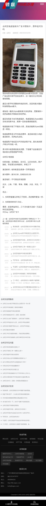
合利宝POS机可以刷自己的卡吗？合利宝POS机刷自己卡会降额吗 (17, 413)
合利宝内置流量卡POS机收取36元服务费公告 (16, 377)
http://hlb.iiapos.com (14, 483)
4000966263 (11, 479)
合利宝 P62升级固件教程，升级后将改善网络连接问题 (17, 333)
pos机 (29, 457)
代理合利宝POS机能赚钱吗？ (11, 366)
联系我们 (35, 442)
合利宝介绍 (14, 439)
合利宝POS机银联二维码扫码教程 (13, 307)
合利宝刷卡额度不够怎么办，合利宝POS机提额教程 (17, 326)
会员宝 (30, 454)
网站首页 (5, 439)
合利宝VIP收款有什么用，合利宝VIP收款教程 (16, 322)
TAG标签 (5, 464)
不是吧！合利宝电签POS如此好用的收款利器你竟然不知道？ (17, 420)
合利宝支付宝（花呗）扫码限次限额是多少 (15, 381)
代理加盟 (27, 442)
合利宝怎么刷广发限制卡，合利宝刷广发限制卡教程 (17, 318)
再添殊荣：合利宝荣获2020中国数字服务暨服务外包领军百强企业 (17, 390)
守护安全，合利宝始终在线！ (11, 416)
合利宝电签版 (19, 454)
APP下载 (19, 442)
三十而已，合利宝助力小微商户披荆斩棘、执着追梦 (17, 424)
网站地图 (29, 460)
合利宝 (11, 212)
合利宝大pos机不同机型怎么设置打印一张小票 (16, 303)
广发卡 (16, 212)
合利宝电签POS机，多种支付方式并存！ (15, 409)
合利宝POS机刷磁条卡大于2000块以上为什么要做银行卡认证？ (17, 373)
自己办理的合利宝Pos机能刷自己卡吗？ (14, 362)
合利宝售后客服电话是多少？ (11, 347)
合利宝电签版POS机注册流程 (11, 311)
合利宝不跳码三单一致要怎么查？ (13, 351)
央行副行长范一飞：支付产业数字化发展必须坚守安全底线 (17, 401)
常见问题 (40, 439)
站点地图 (39, 460)
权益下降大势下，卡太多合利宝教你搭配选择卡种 (17, 394)
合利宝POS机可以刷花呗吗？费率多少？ (23, 219)
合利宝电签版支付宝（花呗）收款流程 (14, 315)
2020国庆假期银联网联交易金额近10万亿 (15, 398)
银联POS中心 (7, 454)
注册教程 (11, 442)
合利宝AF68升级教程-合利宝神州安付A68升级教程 (17, 337)
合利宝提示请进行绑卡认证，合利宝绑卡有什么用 (23, 221)
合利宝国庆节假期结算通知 (11, 405)
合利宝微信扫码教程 (9, 330)
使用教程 (32, 439)
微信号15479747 (13, 476)
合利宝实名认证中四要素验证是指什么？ (15, 358)
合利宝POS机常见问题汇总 (11, 369)
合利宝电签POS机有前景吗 (11, 354)
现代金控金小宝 (8, 457)
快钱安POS (20, 457)
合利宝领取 (23, 439)
